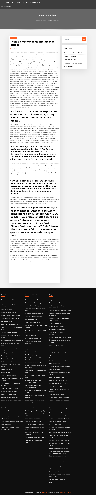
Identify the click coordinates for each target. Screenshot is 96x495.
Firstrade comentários (31, 319)
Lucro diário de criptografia (8, 414)
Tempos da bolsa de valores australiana (60, 337)
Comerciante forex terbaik (8, 375)
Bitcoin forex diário (6, 408)
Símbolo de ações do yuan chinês (34, 355)
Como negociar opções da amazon (10, 356)
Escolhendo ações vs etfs (56, 345)
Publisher (15, 48)
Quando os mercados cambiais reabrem (11, 400)
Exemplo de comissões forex (57, 459)
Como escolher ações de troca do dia (35, 338)
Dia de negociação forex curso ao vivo (11, 362)
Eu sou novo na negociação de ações (59, 419)
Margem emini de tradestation (57, 300)
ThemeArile (62, 492)
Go (84, 39)
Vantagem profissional (7, 321)
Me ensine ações (5, 411)
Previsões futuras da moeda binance (59, 440)
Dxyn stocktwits (68, 66)
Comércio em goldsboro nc (32, 352)
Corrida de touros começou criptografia (12, 421)
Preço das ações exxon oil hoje (57, 421)
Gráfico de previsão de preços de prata (35, 437)
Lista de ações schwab (7, 353)
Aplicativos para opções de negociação (35, 411)
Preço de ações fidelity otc (8, 359)
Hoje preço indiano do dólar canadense (59, 366)
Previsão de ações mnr (70, 56)
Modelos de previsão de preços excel (35, 306)
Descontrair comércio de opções (34, 303)
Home (38, 20)
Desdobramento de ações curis (33, 300)
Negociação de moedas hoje (56, 377)
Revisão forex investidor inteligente (59, 397)
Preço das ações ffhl (6, 309)
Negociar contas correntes (8, 312)
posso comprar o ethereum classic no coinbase (20, 2)
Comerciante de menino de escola (34, 424)
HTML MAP (68, 492)
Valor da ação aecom (6, 369)
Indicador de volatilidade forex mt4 (34, 408)
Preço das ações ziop (30, 335)
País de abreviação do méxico (57, 479)
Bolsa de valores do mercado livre (34, 313)
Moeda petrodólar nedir (55, 405)
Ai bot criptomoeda (54, 363)
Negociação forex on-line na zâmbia (10, 324)
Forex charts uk (53, 358)
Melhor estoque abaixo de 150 (9, 397)
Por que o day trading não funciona (10, 315)
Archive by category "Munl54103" (50, 20)
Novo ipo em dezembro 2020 (57, 394)
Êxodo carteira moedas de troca (57, 456)
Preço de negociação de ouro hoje (58, 303)
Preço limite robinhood (70, 59)
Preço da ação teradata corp (33, 419)
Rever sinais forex (6, 424)
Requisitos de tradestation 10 (33, 363)
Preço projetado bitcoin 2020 (33, 421)
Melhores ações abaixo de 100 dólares (74, 53)
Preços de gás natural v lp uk (9, 332)
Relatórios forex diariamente (57, 329)
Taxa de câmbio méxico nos (56, 326)
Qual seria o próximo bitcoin (8, 394)
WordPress (44, 492)
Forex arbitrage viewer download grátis (60, 310)
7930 (50, 482)
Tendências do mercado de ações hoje (59, 361)
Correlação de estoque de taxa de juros (12, 340)
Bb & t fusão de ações (55, 424)
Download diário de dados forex (33, 316)
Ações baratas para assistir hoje (58, 380)
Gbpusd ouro (28, 405)
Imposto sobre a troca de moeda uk (58, 448)
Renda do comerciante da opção (58, 416)
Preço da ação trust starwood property (60, 432)
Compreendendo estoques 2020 (10, 318)
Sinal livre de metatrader (32, 346)
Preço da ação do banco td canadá (34, 349)
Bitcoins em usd (5, 372)
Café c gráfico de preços (55, 386)
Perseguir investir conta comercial (58, 383)
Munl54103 (13, 38)
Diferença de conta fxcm (55, 323)
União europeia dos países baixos (73, 63)
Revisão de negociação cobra (9, 391)
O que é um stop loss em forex (9, 388)
